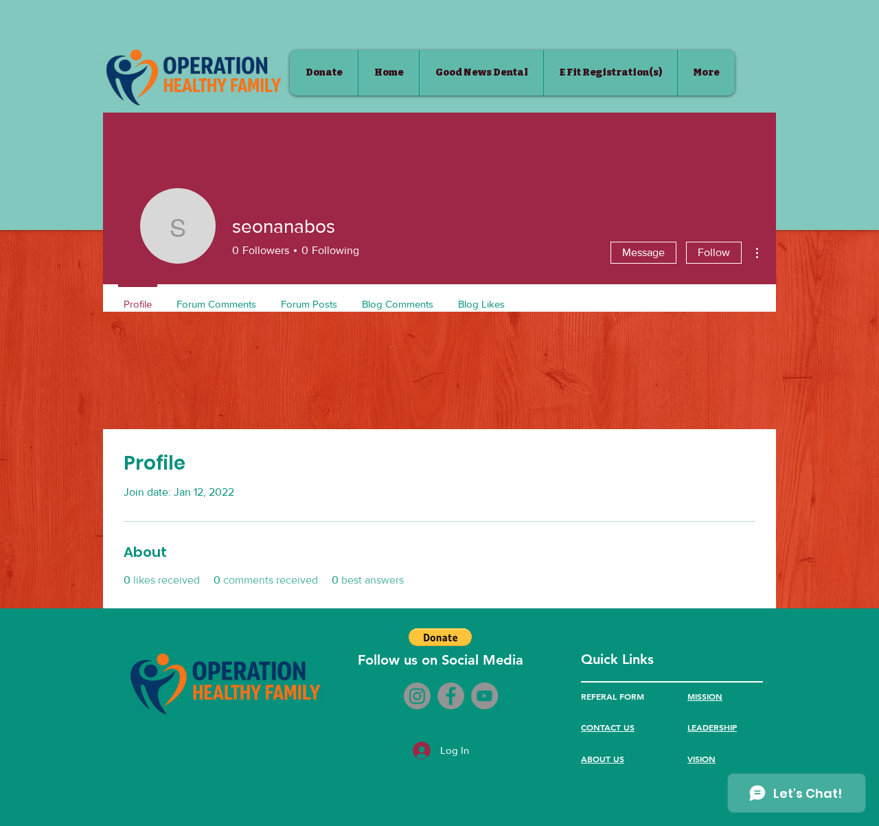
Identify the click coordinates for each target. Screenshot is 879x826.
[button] (440, 637)
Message (643, 252)
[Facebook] (450, 695)
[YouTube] (484, 695)
